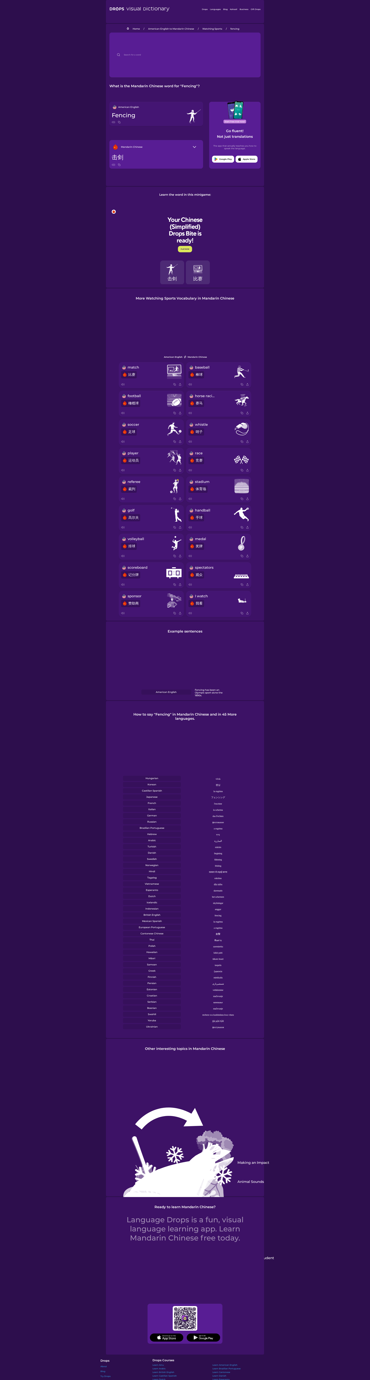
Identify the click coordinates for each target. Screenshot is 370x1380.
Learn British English (163, 1372)
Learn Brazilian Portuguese (226, 1368)
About (103, 1366)
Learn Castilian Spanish (164, 1376)
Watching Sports (212, 28)
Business (244, 9)
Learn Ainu (158, 1365)
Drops (205, 9)
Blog (225, 9)
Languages (215, 9)
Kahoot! (233, 9)
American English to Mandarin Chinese (171, 28)
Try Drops (105, 1376)
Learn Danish (219, 1376)
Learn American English (224, 1365)
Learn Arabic (159, 1368)
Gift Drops (256, 9)
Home (136, 28)
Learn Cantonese (221, 1372)
